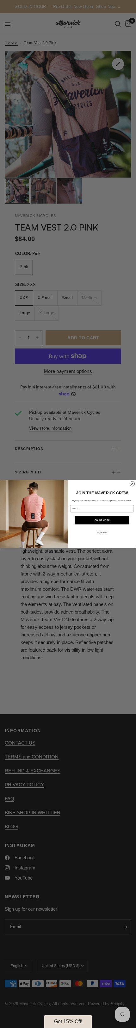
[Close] (117, 474)
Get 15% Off (68, 545)
